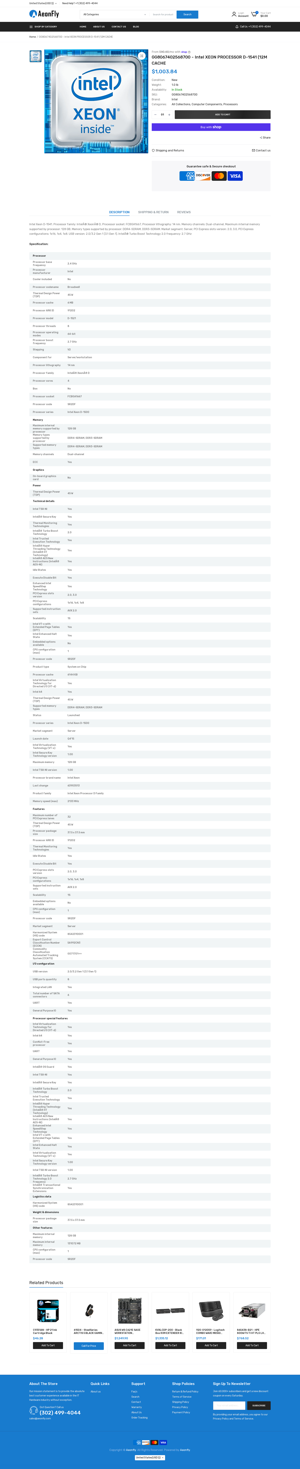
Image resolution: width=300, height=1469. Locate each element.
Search (135, 1396)
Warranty (136, 1407)
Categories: (159, 104)
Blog (136, 26)
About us (96, 1391)
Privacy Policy (180, 1407)
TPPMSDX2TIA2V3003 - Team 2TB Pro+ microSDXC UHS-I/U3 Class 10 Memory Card (212, 1332)
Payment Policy (181, 1412)
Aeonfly (131, 1450)
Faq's (134, 1391)
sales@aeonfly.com (40, 1418)
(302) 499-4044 (60, 1413)
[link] (62, 1299)
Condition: (158, 80)
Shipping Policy (180, 1402)
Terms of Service (181, 1396)
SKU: (155, 94)
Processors (230, 104)
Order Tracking (139, 1417)
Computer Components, (207, 104)
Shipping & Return (153, 212)
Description (119, 212)
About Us (99, 26)
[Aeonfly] (44, 14)
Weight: (157, 84)
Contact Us (119, 26)
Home (83, 26)
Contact (136, 1402)
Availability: (159, 89)
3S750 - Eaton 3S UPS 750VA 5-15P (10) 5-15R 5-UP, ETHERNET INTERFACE (253, 1332)
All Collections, (182, 104)
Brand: (156, 99)
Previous (29, 1322)
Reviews (184, 212)
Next (270, 1322)
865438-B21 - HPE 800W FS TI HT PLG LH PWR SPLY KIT (170, 1332)
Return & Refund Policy (185, 1391)
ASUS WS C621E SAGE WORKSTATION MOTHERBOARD (48, 1332)
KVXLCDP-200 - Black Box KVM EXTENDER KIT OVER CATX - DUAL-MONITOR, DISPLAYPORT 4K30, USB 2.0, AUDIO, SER (91, 1332)
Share (266, 137)
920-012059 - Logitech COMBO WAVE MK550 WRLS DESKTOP (131, 1332)
